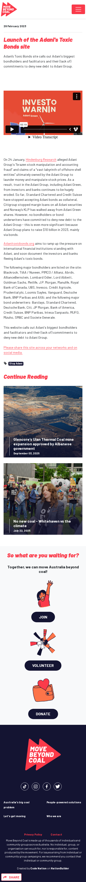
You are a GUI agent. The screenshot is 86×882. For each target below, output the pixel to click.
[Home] (9, 9)
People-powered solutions (64, 802)
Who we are (54, 816)
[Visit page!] (25, 786)
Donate (43, 713)
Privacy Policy (33, 834)
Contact (56, 834)
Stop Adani (15, 363)
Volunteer (43, 665)
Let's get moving (15, 816)
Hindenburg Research (41, 159)
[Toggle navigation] (78, 9)
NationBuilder (60, 868)
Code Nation (38, 868)
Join (43, 617)
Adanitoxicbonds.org (19, 243)
